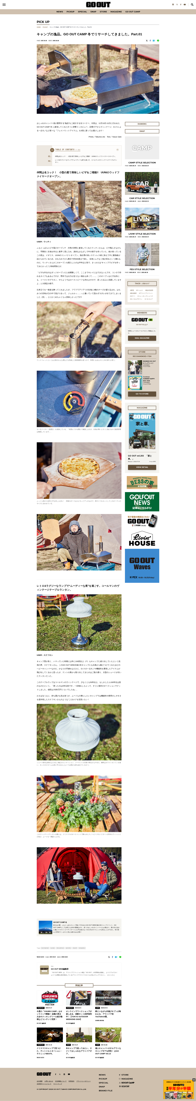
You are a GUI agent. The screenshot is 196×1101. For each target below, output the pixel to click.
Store (103, 12)
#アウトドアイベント (146, 293)
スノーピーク (45, 948)
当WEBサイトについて (44, 1084)
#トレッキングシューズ (145, 296)
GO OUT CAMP (132, 12)
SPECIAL (82, 12)
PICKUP (70, 12)
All (52, 9)
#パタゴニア (149, 299)
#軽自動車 (133, 293)
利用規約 (71, 1081)
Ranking (142, 9)
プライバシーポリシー (83, 1081)
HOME (39, 27)
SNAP (93, 12)
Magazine (116, 12)
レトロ (52, 948)
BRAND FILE (105, 1090)
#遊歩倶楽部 (149, 290)
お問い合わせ (49, 1081)
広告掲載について (61, 1081)
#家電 (132, 290)
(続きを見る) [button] (111, 975)
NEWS (102, 1075)
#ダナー (132, 296)
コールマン (82, 948)
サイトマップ (57, 1084)
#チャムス (139, 290)
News (59, 12)
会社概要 (39, 1081)
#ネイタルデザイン (136, 299)
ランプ (75, 948)
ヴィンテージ (60, 948)
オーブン (68, 948)
